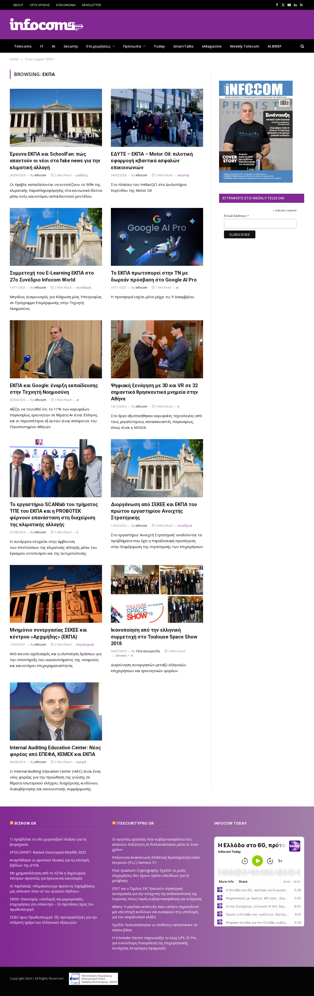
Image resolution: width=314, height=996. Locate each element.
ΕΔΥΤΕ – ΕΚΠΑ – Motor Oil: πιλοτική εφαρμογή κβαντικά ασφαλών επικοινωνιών (152, 160)
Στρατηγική (85, 644)
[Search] (302, 45)
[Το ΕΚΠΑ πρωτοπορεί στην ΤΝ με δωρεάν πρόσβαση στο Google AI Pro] (157, 237)
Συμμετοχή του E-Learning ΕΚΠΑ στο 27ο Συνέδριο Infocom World (52, 276)
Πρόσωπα (132, 46)
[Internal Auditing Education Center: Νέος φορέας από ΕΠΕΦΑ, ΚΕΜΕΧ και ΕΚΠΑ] (56, 711)
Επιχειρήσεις (98, 46)
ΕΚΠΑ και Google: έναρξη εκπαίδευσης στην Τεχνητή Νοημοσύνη (54, 389)
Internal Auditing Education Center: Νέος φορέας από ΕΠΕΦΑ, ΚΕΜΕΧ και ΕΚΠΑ (55, 751)
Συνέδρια (83, 287)
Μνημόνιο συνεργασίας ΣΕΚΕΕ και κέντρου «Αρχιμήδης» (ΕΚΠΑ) (48, 633)
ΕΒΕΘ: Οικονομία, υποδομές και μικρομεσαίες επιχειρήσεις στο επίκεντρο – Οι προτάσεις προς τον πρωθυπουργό (52, 904)
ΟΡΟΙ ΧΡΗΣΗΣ (40, 5)
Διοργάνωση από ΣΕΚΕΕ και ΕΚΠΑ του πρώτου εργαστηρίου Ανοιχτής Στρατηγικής (154, 511)
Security (71, 46)
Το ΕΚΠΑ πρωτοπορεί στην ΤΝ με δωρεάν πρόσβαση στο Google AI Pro (154, 276)
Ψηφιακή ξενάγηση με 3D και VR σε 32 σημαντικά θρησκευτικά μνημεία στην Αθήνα (154, 392)
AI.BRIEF (275, 46)
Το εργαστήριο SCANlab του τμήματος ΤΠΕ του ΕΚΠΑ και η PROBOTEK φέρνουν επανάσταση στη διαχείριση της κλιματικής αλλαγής (54, 514)
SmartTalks (183, 46)
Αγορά (81, 762)
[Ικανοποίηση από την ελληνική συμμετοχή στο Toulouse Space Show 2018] (157, 594)
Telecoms (23, 46)
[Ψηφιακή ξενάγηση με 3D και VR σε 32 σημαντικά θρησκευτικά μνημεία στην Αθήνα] (157, 349)
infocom (40, 175)
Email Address (236, 216)
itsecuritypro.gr (135, 823)
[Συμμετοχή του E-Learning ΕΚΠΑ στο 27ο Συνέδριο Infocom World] (56, 237)
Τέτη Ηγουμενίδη (148, 651)
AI (53, 46)
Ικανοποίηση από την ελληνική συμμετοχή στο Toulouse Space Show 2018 (154, 636)
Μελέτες (82, 175)
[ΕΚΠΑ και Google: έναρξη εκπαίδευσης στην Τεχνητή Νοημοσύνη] (56, 349)
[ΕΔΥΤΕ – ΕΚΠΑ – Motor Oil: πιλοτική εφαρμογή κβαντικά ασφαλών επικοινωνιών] (157, 118)
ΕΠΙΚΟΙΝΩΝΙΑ (66, 5)
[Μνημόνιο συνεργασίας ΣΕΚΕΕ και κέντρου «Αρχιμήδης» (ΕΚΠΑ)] (56, 594)
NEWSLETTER (91, 5)
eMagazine (212, 46)
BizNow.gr (25, 823)
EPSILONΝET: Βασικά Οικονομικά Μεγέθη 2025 (48, 852)
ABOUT (18, 5)
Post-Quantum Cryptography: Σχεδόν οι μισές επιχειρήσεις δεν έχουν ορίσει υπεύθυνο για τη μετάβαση (150, 875)
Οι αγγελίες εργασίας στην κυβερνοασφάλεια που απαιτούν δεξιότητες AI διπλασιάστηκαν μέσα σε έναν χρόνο (155, 844)
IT (41, 46)
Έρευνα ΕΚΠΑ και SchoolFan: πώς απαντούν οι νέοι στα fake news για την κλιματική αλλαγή (55, 160)
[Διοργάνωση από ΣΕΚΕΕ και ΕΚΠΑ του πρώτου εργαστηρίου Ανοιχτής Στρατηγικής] (157, 468)
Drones (121, 655)
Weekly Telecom (244, 46)
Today (159, 46)
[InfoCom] (46, 25)
